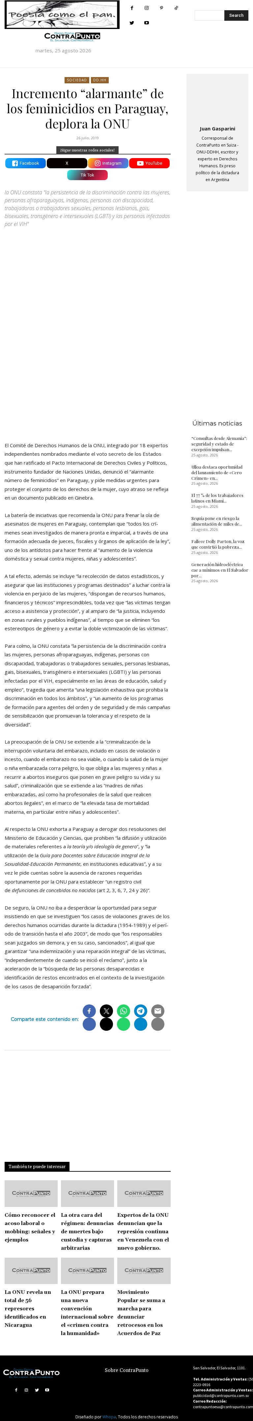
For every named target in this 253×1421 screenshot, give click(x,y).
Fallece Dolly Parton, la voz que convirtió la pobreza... (217, 544)
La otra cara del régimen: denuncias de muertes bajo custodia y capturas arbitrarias (87, 1231)
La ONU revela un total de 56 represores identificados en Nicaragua (28, 1308)
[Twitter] (132, 23)
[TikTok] (176, 8)
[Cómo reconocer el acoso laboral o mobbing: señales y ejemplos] (31, 1193)
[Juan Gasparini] (217, 98)
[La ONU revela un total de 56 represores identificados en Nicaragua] (31, 1271)
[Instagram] (147, 8)
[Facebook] (132, 8)
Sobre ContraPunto (127, 1370)
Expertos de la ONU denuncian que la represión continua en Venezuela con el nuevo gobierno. (143, 1231)
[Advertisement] (88, 379)
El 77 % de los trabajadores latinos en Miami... (217, 498)
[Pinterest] (161, 8)
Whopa (109, 1417)
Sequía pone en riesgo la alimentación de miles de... (216, 521)
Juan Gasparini (217, 128)
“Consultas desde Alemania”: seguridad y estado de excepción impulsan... (219, 443)
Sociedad (77, 80)
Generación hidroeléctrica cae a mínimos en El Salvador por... (219, 569)
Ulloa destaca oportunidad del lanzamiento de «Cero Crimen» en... (216, 472)
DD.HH (99, 80)
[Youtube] (147, 23)
